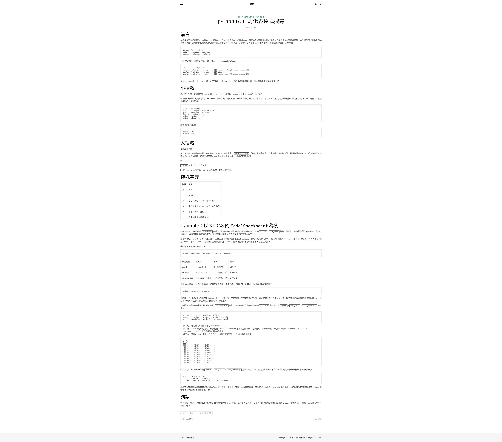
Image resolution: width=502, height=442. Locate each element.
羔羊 (192, 437)
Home (251, 4)
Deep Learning (246, 17)
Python (260, 17)
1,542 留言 (317, 419)
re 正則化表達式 (205, 413)
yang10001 (190, 419)
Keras (184, 413)
